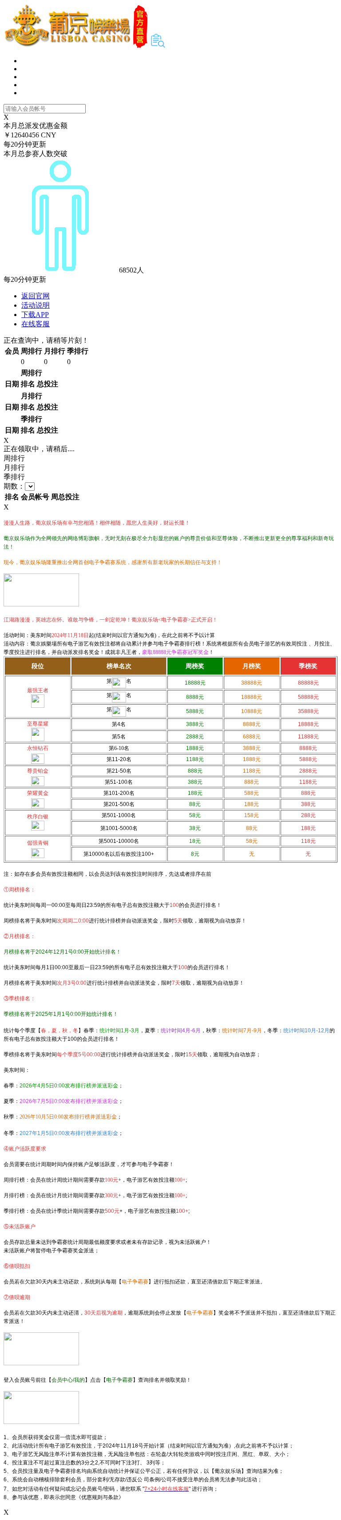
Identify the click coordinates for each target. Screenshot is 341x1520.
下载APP (35, 314)
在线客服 (35, 324)
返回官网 (35, 296)
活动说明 (35, 305)
